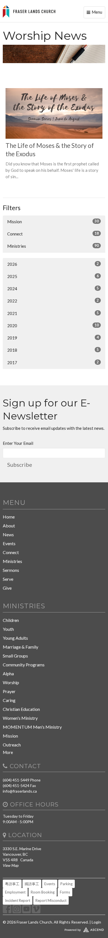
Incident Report (17, 900)
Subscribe (19, 464)
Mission (53, 221)
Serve (8, 579)
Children (11, 620)
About (9, 525)
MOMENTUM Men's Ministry (32, 726)
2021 (53, 313)
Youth (8, 629)
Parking (66, 884)
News (8, 534)
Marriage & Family (20, 646)
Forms (65, 892)
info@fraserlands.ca (20, 791)
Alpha (8, 673)
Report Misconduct (50, 900)
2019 (53, 337)
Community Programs (24, 664)
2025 (53, 276)
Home (9, 516)
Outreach (12, 744)
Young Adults (15, 638)
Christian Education (21, 709)
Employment (15, 892)
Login (96, 922)
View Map (11, 865)
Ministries (53, 246)
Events (9, 543)
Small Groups (15, 655)
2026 (53, 264)
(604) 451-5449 (16, 780)
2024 (53, 288)
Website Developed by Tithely (54, 928)
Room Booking (43, 892)
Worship (11, 682)
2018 (53, 350)
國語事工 (32, 884)
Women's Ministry (20, 718)
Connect (53, 233)
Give (7, 587)
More (8, 752)
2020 (53, 325)
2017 (53, 362)
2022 (53, 300)
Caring (9, 700)
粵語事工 (12, 884)
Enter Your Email (18, 443)
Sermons (11, 570)
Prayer (9, 691)
